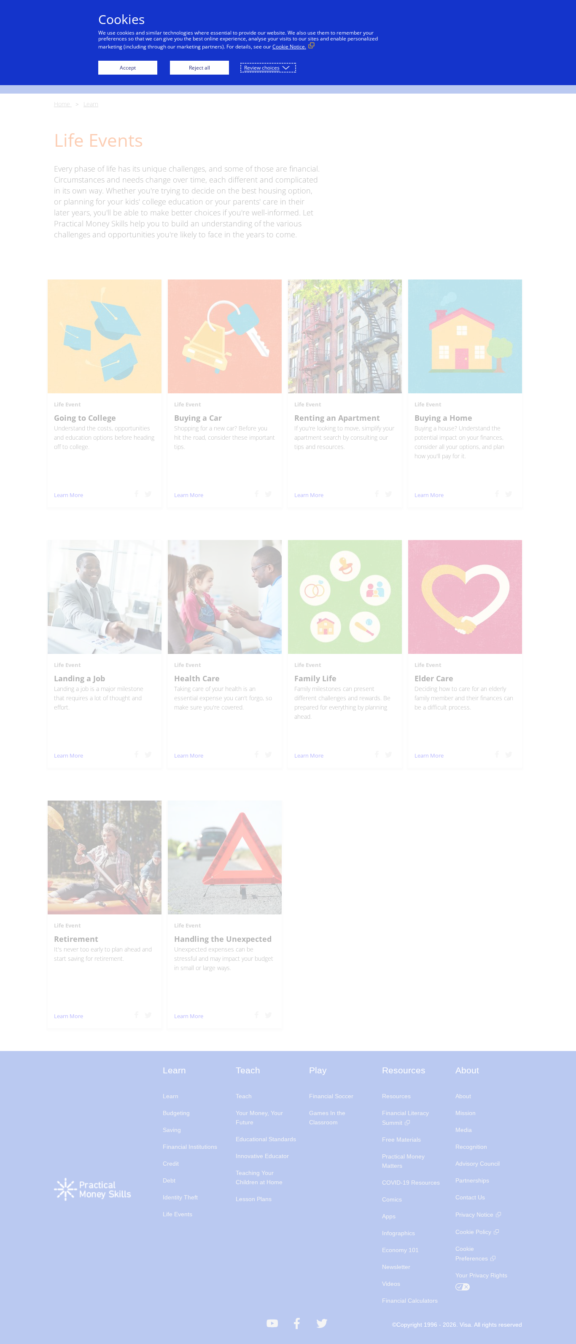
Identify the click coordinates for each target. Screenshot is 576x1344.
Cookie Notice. (289, 46)
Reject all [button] (199, 67)
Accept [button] (128, 67)
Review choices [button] (262, 67)
